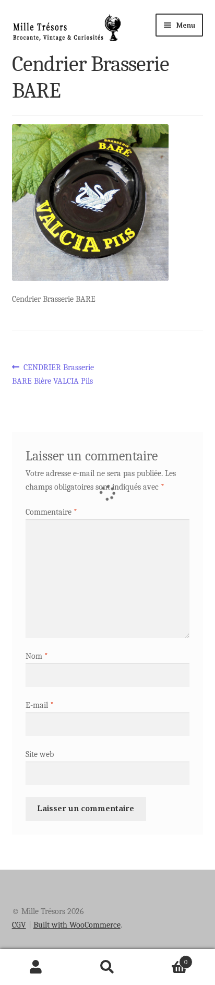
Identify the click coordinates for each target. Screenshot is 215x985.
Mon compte (35, 967)
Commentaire (51, 512)
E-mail (40, 705)
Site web (40, 754)
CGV (19, 925)
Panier (166, 958)
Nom (37, 656)
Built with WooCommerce (77, 925)
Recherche (107, 967)
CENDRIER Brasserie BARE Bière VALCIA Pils (53, 374)
